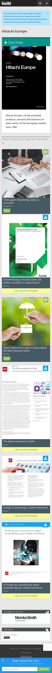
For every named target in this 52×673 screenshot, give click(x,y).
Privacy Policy (26, 649)
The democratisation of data (18, 441)
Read (6, 210)
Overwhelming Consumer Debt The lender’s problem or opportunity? (22, 281)
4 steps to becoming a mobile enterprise (25, 507)
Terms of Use (14, 649)
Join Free (24, 291)
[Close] (2, 661)
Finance (6, 637)
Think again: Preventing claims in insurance (21, 201)
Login (16, 291)
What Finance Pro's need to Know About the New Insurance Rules (25, 349)
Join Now (44, 669)
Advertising (37, 649)
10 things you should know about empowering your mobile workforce (22, 586)
